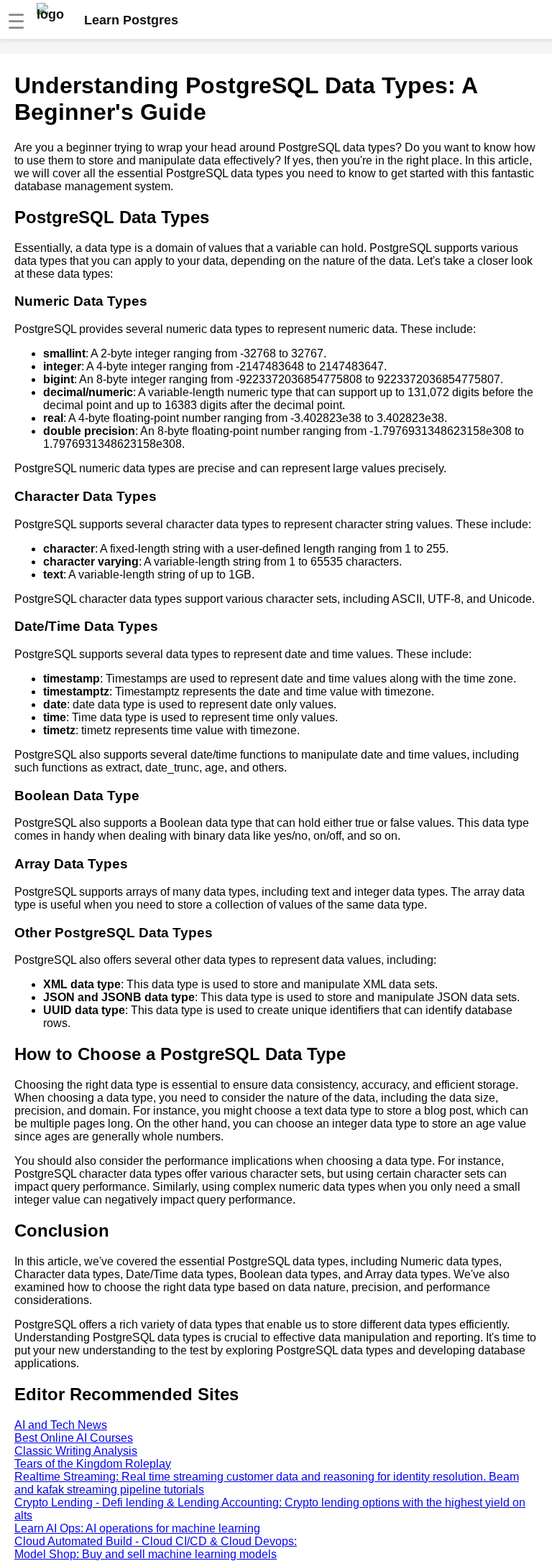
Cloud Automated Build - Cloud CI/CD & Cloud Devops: (155, 1541)
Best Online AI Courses (73, 1438)
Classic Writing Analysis (75, 1451)
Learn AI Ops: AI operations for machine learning (137, 1528)
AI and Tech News (60, 1425)
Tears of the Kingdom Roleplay (92, 1464)
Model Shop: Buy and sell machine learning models (145, 1554)
